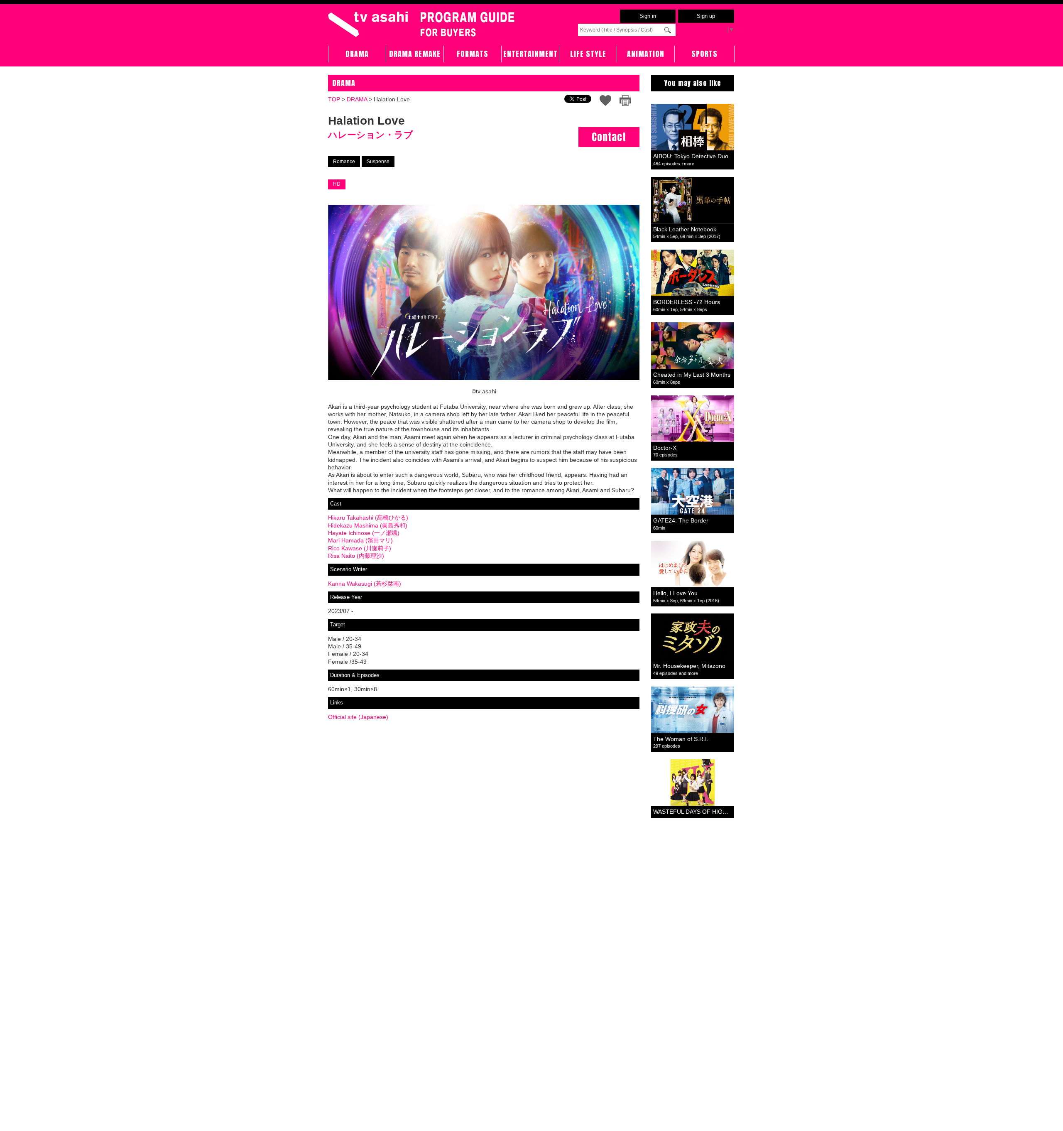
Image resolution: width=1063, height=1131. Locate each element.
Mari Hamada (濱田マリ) (360, 540)
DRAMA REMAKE (415, 53)
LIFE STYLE (588, 53)
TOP (334, 99)
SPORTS (704, 53)
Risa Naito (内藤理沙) (356, 555)
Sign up (706, 16)
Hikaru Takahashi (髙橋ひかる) (368, 517)
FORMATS (472, 53)
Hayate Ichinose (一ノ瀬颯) (363, 533)
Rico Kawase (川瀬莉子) (359, 548)
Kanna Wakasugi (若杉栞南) (364, 583)
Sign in (647, 16)
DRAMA (357, 53)
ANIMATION (645, 53)
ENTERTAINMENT (530, 53)
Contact (609, 137)
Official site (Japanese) (358, 717)
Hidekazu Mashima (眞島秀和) (367, 525)
